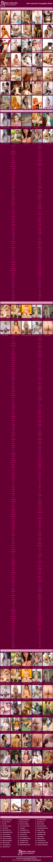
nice (13, 235)
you (40, 299)
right (40, 255)
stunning (13, 270)
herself (40, 208)
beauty (40, 154)
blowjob (13, 162)
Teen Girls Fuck (41, 840)
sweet (39, 272)
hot (40, 212)
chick (13, 170)
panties (13, 241)
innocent (39, 214)
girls (40, 193)
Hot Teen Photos (41, 826)
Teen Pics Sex (40, 821)
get (40, 189)
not (40, 235)
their (13, 280)
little (13, 222)
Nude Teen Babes (7, 840)
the (40, 278)
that (13, 278)
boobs (13, 164)
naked (13, 233)
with (13, 299)
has (40, 203)
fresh (13, 183)
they (13, 285)
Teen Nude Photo (41, 819)
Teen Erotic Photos (7, 819)
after (40, 145)
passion (40, 241)
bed (13, 156)
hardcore (13, 203)
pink (40, 245)
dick (40, 174)
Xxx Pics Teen (40, 824)
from (40, 183)
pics (13, 245)
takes (13, 274)
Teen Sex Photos (7, 826)
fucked (13, 187)
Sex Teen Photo (6, 821)
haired (13, 201)
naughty (40, 233)
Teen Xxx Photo (23, 821)
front (13, 185)
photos (40, 243)
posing (40, 249)
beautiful (13, 154)
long (40, 222)
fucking (40, 187)
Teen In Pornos (6, 834)
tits (13, 289)
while (39, 295)
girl (13, 193)
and (13, 149)
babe (39, 151)
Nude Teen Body (7, 838)
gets (13, 191)
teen (13, 276)
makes (39, 228)
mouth (39, 231)
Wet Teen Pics (6, 842)
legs (13, 220)
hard (40, 201)
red (40, 253)
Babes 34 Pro (40, 838)
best (13, 158)
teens (39, 276)
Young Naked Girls (25, 832)
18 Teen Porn (23, 834)
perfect (13, 243)
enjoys (40, 178)
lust (40, 226)
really (13, 253)
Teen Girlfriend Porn (25, 838)
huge (13, 214)
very (40, 291)
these (39, 283)
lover (13, 226)
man (13, 231)
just (13, 218)
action (13, 145)
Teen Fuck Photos (24, 826)
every (13, 181)
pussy (39, 251)
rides (13, 255)
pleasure (39, 247)
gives (13, 195)
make (13, 228)
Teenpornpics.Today (42, 842)
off (39, 237)
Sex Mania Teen (24, 840)
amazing (40, 147)
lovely (39, 224)
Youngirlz (22, 828)
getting (40, 191)
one (13, 239)
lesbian (40, 220)
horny (13, 212)
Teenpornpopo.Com (42, 828)
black (13, 160)
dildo (13, 176)
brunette (13, 166)
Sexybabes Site (41, 832)
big (40, 158)
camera (13, 168)
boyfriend (39, 164)
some (13, 266)
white (13, 297)
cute (40, 172)
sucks (13, 272)
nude (13, 237)
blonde (40, 160)
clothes (40, 170)
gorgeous (39, 197)
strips (39, 268)
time (40, 287)
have (13, 206)
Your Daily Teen (7, 844)
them (39, 280)
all (13, 147)
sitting (13, 264)
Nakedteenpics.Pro (8, 832)
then (13, 283)
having (40, 206)
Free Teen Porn (24, 836)
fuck (40, 185)
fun (13, 189)
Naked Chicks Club (25, 844)
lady (40, 218)
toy (40, 289)
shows (39, 262)
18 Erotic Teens (24, 842)
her (13, 208)
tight (13, 287)
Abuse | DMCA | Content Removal (32, 860)
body (39, 162)
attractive (13, 151)
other (39, 239)
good (13, 197)
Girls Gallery (40, 836)
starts (39, 266)
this (40, 285)
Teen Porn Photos (24, 824)
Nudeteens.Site (41, 834)
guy (40, 199)
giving (39, 195)
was (13, 293)
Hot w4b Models (7, 836)
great (13, 199)
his (40, 210)
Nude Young (40, 830)
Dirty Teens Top (7, 830)
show (39, 260)
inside (13, 216)
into (40, 216)
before (39, 156)
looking (13, 224)
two (13, 291)
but (40, 166)
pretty (13, 251)
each (13, 178)
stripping (13, 268)
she (13, 260)
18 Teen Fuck (6, 846)
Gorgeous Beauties (42, 844)
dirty (40, 176)
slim (40, 264)
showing (13, 262)
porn (13, 249)
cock (13, 172)
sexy (40, 258)
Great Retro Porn (24, 830)
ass (40, 149)
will (40, 297)
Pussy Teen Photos (24, 819)
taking (39, 274)
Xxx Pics (4, 824)
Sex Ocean (5, 828)
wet (40, 293)
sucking (40, 270)
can (40, 168)
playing (13, 247)
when (13, 295)
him (13, 210)
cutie (13, 174)
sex (13, 258)
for (40, 181)
